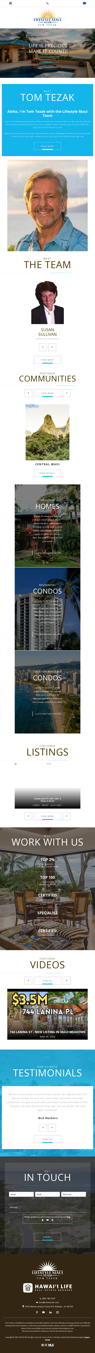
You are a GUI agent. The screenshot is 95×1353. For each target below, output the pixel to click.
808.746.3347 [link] (48, 1298)
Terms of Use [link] (47, 1337)
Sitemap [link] (57, 1337)
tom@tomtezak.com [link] (49, 1302)
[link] (47, 3)
